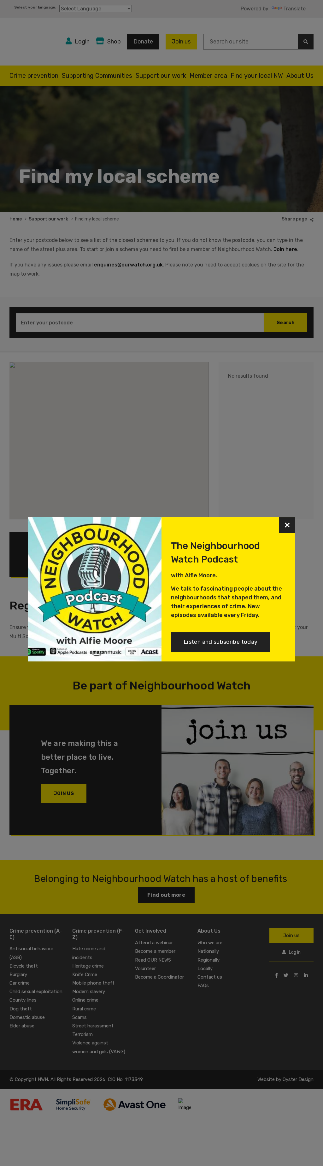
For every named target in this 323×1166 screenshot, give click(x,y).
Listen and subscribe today (220, 641)
